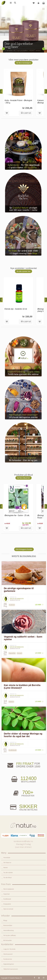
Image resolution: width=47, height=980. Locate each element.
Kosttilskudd (7, 899)
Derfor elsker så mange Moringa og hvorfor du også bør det (23, 735)
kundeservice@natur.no (23, 841)
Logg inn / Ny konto (9, 949)
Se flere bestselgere (23, 63)
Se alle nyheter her (23, 271)
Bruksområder (7, 925)
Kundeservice (7, 959)
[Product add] (43, 3)
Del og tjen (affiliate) (9, 935)
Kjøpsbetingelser (8, 964)
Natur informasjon (17, 598)
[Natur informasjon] (6, 597)
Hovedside (6, 857)
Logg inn (38, 3)
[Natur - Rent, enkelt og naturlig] (3, 1)
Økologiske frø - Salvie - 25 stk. (17, 515)
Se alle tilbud (7, 877)
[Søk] (15, 3)
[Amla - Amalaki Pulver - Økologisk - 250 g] (18, 84)
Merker (5, 867)
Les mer (38, 604)
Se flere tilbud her (23, 478)
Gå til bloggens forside (24, 549)
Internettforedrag (8, 930)
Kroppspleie (7, 904)
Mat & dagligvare (8, 889)
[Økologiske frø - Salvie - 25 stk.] (18, 499)
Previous (3, 48)
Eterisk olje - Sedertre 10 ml (16, 309)
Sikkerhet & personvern (10, 969)
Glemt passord (7, 954)
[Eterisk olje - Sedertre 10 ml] (18, 292)
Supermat (6, 894)
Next (43, 48)
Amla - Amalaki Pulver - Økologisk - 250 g (18, 101)
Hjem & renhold (8, 909)
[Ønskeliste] (33, 3)
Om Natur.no (7, 862)
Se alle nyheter (8, 872)
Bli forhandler (7, 940)
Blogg (5, 920)
